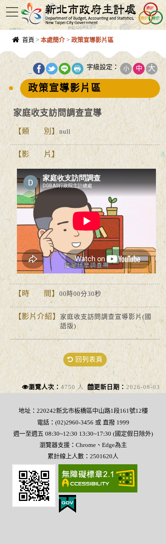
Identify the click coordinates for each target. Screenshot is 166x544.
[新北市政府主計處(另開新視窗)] (34, 484)
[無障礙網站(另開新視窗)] (97, 477)
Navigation (12, 12)
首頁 (28, 39)
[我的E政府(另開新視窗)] (67, 503)
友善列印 (77, 68)
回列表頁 (88, 359)
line (65, 68)
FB (39, 68)
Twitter (52, 68)
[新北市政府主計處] (91, 13)
